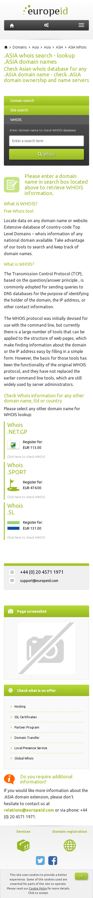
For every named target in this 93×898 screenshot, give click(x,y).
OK (81, 876)
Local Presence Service (30, 748)
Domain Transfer (27, 737)
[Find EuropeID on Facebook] (52, 862)
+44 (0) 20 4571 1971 (42, 572)
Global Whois (23, 758)
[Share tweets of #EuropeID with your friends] (41, 862)
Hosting (20, 706)
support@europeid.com (39, 581)
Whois (49, 154)
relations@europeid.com (29, 810)
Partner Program (26, 727)
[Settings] (46, 25)
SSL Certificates (25, 717)
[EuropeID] (12, 25)
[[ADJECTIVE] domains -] (23, 845)
